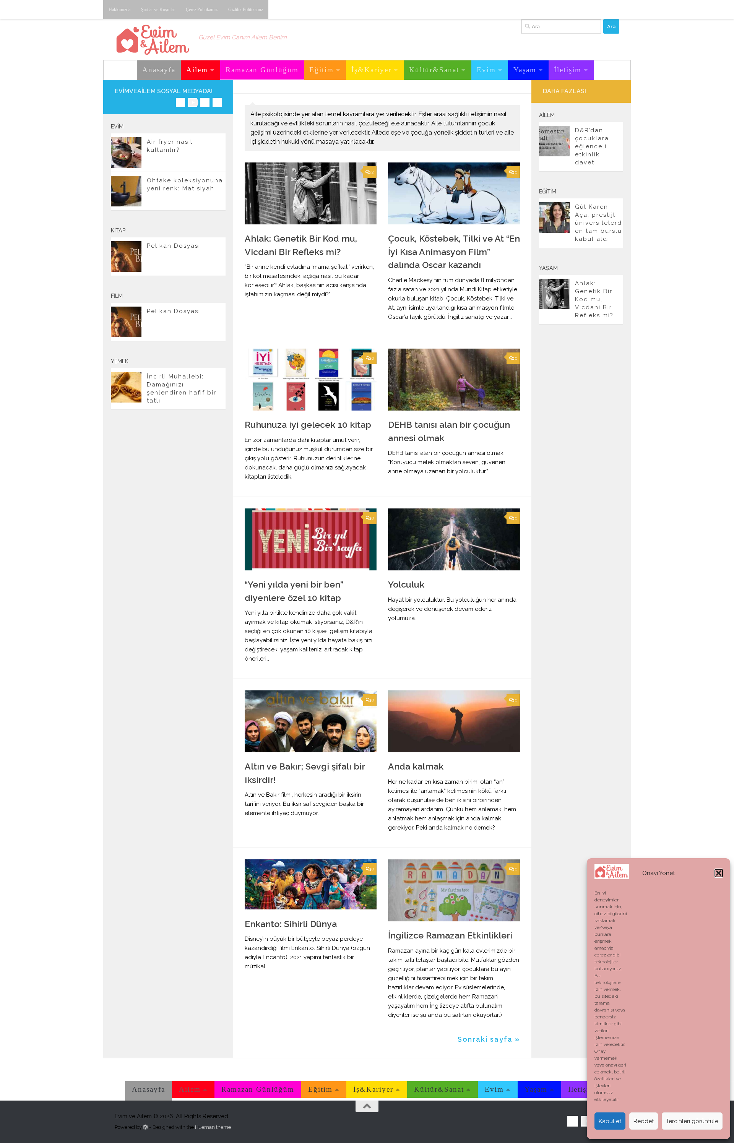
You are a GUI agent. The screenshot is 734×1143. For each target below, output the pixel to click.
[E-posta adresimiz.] (217, 102)
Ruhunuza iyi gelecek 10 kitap (308, 424)
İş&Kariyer (371, 70)
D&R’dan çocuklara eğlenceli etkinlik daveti (592, 146)
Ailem (197, 70)
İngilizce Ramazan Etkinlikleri (450, 935)
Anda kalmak (415, 766)
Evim (486, 70)
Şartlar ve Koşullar (158, 9)
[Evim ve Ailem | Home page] (153, 40)
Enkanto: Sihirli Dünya (291, 924)
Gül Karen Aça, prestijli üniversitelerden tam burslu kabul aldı (598, 222)
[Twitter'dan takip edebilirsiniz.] (204, 102)
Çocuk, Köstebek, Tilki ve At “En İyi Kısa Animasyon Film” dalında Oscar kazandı (454, 251)
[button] (719, 873)
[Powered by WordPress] (145, 1127)
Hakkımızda (119, 9)
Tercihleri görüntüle (692, 1121)
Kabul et (610, 1121)
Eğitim (321, 70)
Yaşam (524, 70)
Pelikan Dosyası (173, 245)
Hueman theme (213, 1127)
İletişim (567, 70)
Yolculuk (406, 584)
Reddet (643, 1121)
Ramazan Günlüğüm (262, 70)
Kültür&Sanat (434, 70)
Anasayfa (158, 70)
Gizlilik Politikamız (245, 9)
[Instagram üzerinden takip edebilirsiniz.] (180, 102)
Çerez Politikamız (202, 9)
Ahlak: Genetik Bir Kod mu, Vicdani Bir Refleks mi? (594, 299)
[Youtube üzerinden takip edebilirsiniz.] (192, 102)
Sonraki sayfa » (489, 1039)
